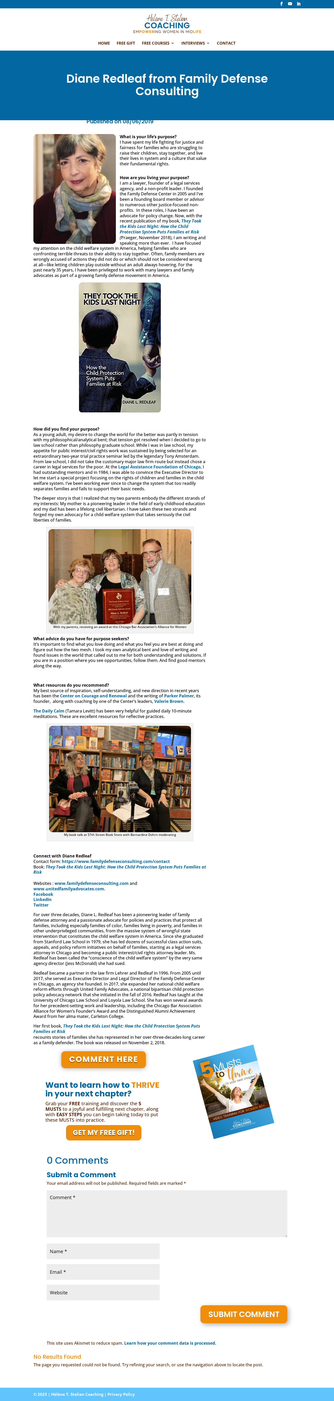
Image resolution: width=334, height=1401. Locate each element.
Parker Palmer (179, 696)
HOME (104, 43)
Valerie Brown (168, 701)
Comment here (103, 1059)
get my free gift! (104, 1132)
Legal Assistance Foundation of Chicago (159, 467)
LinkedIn (42, 899)
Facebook (43, 894)
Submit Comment (243, 1314)
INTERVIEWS (193, 43)
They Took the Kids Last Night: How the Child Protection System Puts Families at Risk (160, 226)
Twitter (41, 905)
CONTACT (226, 43)
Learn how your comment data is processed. (170, 1343)
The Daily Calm (48, 711)
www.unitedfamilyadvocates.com (68, 889)
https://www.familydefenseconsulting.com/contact (116, 861)
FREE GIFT (126, 43)
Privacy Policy (121, 1394)
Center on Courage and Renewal (93, 696)
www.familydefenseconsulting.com (92, 883)
